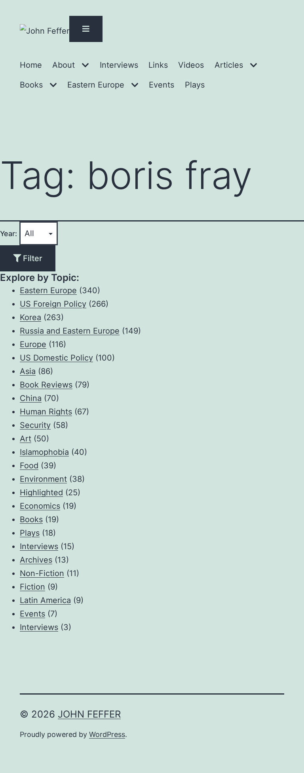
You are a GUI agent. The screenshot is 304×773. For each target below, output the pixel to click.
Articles (229, 65)
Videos (191, 65)
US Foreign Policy (53, 304)
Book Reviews (46, 384)
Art (25, 438)
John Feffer (89, 714)
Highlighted (41, 492)
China (31, 398)
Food (29, 465)
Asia (28, 371)
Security (35, 425)
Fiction (32, 587)
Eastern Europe (95, 85)
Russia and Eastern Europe (70, 331)
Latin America (45, 600)
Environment (43, 479)
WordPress (107, 734)
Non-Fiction (42, 573)
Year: (8, 233)
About (63, 65)
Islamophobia (44, 452)
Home (31, 65)
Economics (40, 506)
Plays (195, 85)
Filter (31, 258)
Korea (30, 317)
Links (158, 65)
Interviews (119, 65)
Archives (36, 560)
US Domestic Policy (56, 358)
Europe (33, 344)
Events (161, 85)
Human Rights (46, 411)
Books (31, 85)
